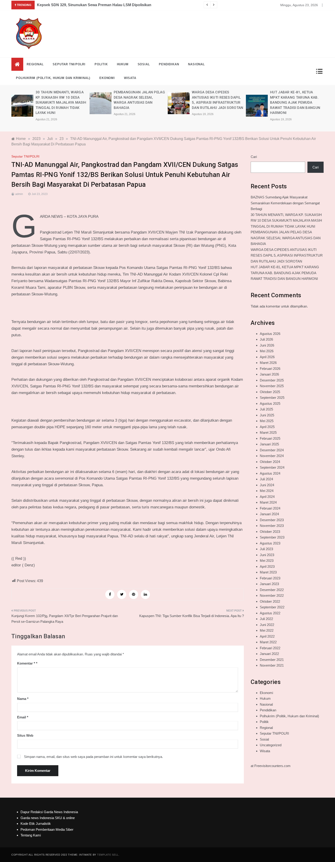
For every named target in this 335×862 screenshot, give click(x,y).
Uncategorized (270, 745)
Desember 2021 (272, 660)
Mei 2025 (266, 421)
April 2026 (267, 357)
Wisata (130, 78)
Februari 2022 (270, 648)
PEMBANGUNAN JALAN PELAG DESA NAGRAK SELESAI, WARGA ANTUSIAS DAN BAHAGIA (286, 238)
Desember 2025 (272, 380)
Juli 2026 (266, 339)
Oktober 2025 (270, 392)
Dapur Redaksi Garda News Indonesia (49, 812)
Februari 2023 (270, 578)
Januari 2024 (269, 514)
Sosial (144, 64)
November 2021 (272, 665)
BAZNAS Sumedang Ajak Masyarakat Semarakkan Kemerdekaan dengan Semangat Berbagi (285, 203)
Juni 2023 (267, 555)
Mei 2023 (266, 560)
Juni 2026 (267, 345)
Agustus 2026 (270, 334)
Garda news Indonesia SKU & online (48, 818)
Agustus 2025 (270, 403)
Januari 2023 (269, 584)
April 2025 (267, 427)
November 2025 (272, 386)
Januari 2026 (269, 374)
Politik (101, 64)
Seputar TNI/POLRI (69, 64)
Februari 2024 (270, 508)
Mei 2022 (266, 630)
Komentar (26, 663)
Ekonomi (107, 78)
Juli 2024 (266, 479)
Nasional (196, 64)
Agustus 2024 (270, 473)
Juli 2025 (266, 409)
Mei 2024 (266, 491)
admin (19, 194)
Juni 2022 (267, 625)
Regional (35, 64)
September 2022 (272, 607)
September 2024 (272, 467)
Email (22, 717)
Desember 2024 (272, 450)
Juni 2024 (267, 485)
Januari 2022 (269, 654)
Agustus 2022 (270, 613)
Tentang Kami (31, 835)
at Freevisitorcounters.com (271, 766)
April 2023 (267, 566)
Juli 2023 (266, 549)
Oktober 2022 (270, 601)
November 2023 (272, 526)
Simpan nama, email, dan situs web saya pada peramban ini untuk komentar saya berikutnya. (93, 757)
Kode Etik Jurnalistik (36, 823)
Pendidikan (169, 64)
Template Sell (108, 854)
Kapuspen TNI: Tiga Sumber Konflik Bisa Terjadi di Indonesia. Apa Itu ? (191, 616)
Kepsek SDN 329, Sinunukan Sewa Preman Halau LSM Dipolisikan (94, 5)
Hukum (123, 64)
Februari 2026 (270, 369)
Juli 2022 (266, 619)
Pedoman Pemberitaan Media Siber (47, 829)
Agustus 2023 (270, 543)
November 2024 (272, 456)
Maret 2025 (268, 432)
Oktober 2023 (270, 531)
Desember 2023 (272, 520)
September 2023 (272, 537)
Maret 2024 (268, 502)
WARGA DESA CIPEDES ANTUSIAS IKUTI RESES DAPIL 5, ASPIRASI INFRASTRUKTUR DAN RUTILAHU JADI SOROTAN (287, 255)
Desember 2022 (272, 590)
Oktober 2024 (270, 462)
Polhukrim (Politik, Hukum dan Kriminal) (53, 78)
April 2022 (267, 636)
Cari (254, 157)
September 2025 (272, 397)
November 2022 (272, 595)
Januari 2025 (269, 444)
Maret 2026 (268, 363)
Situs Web (25, 735)
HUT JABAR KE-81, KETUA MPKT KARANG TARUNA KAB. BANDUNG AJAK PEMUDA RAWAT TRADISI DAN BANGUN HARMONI (295, 102)
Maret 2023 (268, 572)
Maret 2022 (268, 642)
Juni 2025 (267, 415)
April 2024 (267, 497)
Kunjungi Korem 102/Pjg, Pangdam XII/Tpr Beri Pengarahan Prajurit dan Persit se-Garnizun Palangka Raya (64, 619)
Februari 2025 (270, 438)
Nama (22, 699)
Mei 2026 (266, 351)
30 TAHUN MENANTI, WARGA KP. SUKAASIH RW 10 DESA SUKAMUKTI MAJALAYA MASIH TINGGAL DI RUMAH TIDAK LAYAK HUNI (61, 102)
